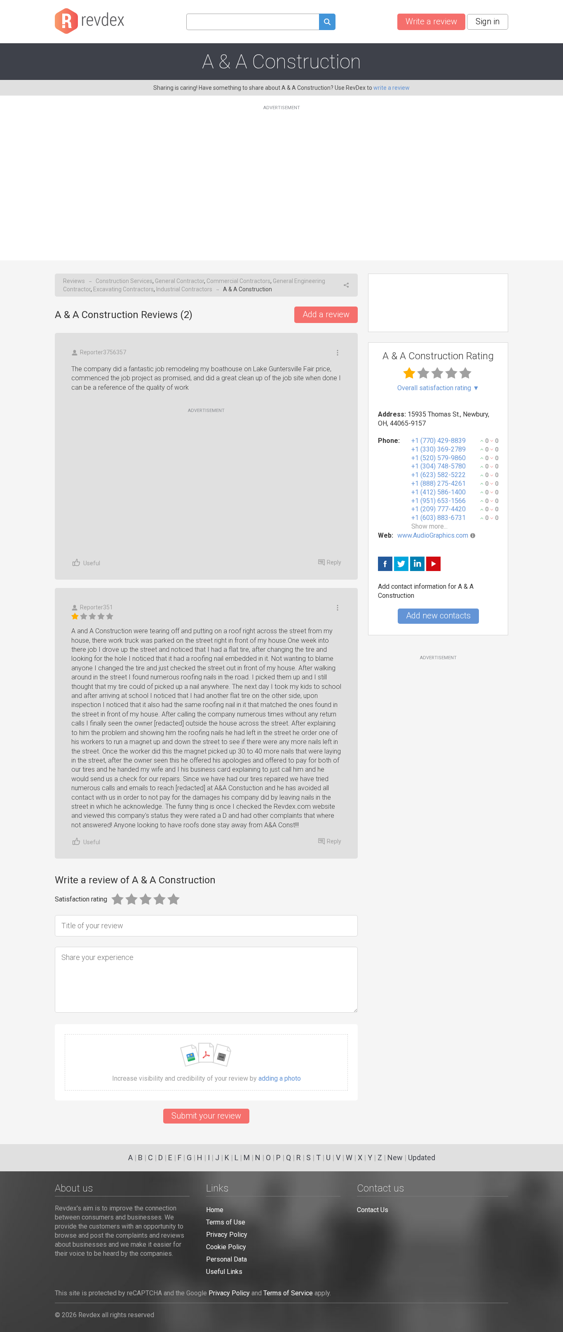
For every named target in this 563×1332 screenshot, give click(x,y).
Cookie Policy (226, 1247)
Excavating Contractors (123, 289)
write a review (391, 87)
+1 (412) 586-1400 (438, 492)
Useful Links (224, 1272)
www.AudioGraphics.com (432, 535)
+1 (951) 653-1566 (438, 501)
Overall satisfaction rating (438, 388)
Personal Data (226, 1259)
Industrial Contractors (184, 289)
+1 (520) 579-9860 (438, 458)
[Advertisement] (281, 178)
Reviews (74, 281)
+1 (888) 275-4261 (438, 483)
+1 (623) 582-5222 (438, 475)
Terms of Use (225, 1222)
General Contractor (179, 281)
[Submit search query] (327, 23)
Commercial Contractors (238, 281)
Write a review (431, 21)
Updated (421, 1157)
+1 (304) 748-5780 (438, 466)
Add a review (326, 314)
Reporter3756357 (103, 352)
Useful (91, 563)
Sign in (488, 21)
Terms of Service (288, 1293)
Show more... (429, 526)
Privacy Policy (226, 1234)
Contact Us (372, 1210)
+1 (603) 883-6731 (438, 518)
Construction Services (124, 281)
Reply (334, 562)
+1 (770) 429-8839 (438, 441)
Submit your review (206, 1116)
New (395, 1157)
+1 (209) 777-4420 (438, 509)
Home (214, 1210)
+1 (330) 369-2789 (438, 449)
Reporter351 (96, 607)
